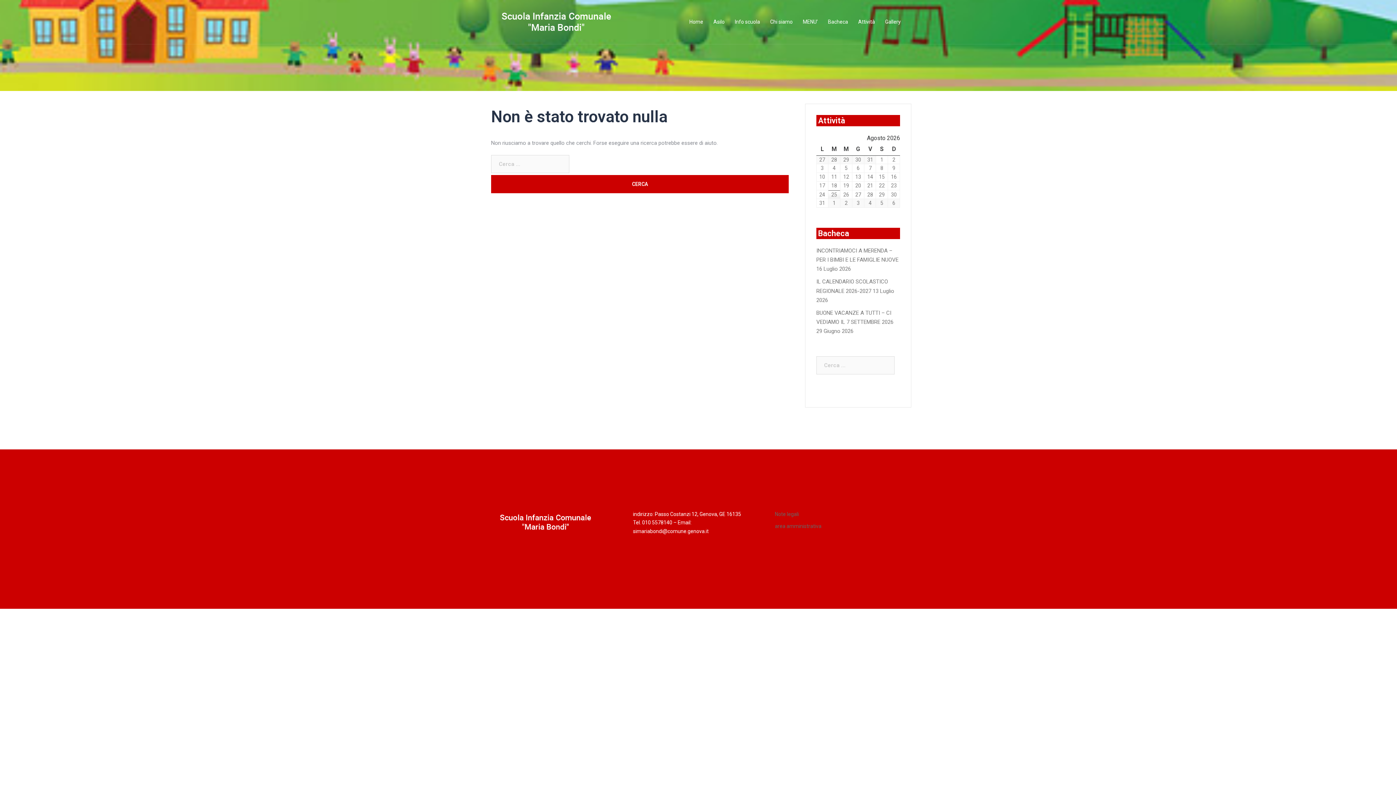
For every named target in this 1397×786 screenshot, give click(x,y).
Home (696, 22)
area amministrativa (798, 526)
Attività (866, 22)
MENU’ (810, 22)
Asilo (719, 22)
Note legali (787, 514)
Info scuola (747, 22)
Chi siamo (781, 22)
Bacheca (838, 22)
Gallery (893, 22)
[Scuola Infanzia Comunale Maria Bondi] (556, 22)
